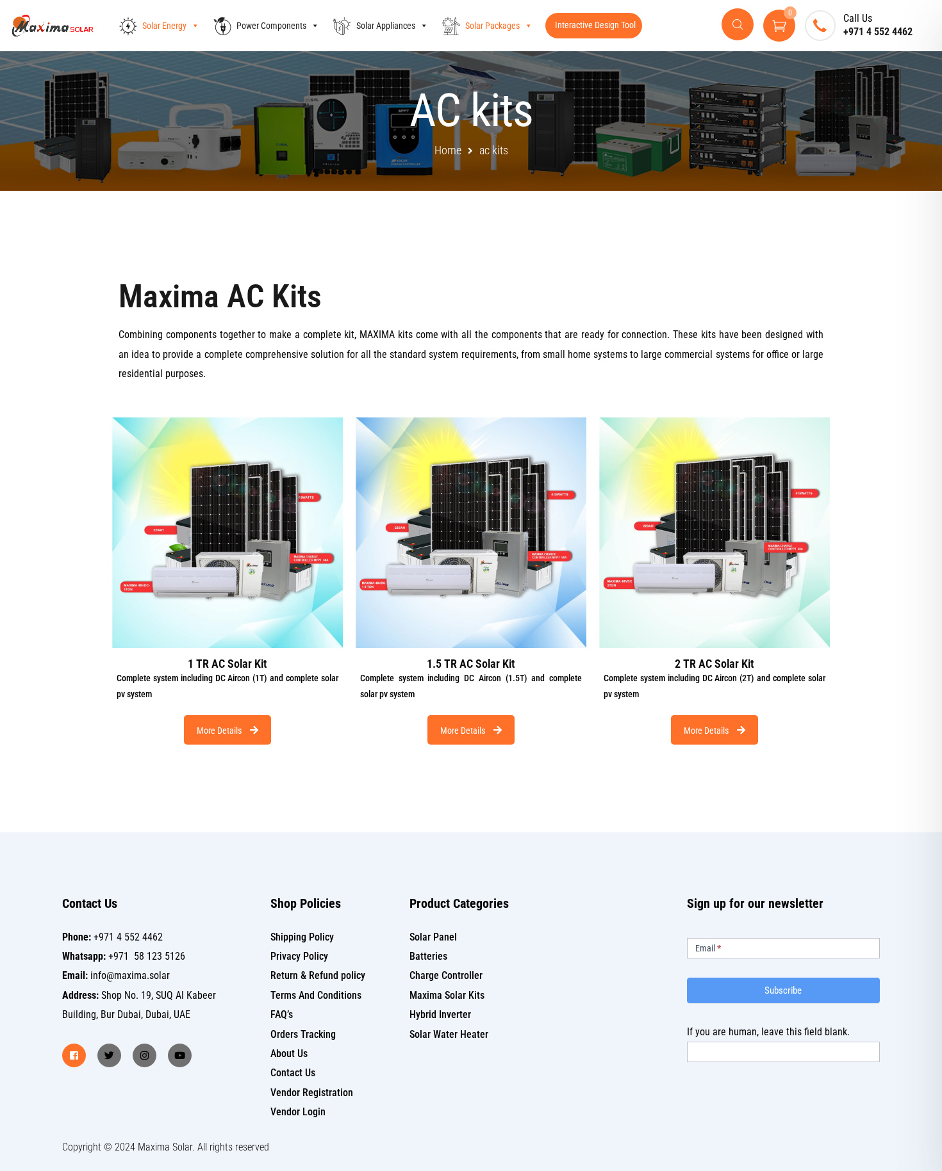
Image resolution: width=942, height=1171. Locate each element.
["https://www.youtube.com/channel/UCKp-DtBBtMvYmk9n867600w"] (180, 1055)
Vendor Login (298, 1112)
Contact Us (292, 1073)
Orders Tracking (303, 1034)
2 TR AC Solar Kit (714, 663)
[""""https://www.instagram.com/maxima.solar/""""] (144, 1055)
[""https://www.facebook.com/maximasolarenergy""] (74, 1055)
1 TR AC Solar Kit (227, 663)
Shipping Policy (302, 937)
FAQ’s (281, 1014)
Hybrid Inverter (440, 1014)
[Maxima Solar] (52, 26)
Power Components (271, 25)
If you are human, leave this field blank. (768, 1032)
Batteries (428, 956)
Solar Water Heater (448, 1034)
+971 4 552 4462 (878, 32)
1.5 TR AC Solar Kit (471, 663)
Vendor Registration (311, 1092)
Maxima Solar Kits (446, 995)
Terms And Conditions (315, 995)
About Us (289, 1053)
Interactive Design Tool (595, 25)
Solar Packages (492, 25)
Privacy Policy (299, 956)
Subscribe (783, 990)
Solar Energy (164, 25)
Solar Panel (433, 937)
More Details (220, 730)
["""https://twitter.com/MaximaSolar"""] (109, 1055)
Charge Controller (446, 975)
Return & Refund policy (317, 975)
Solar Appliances (385, 25)
